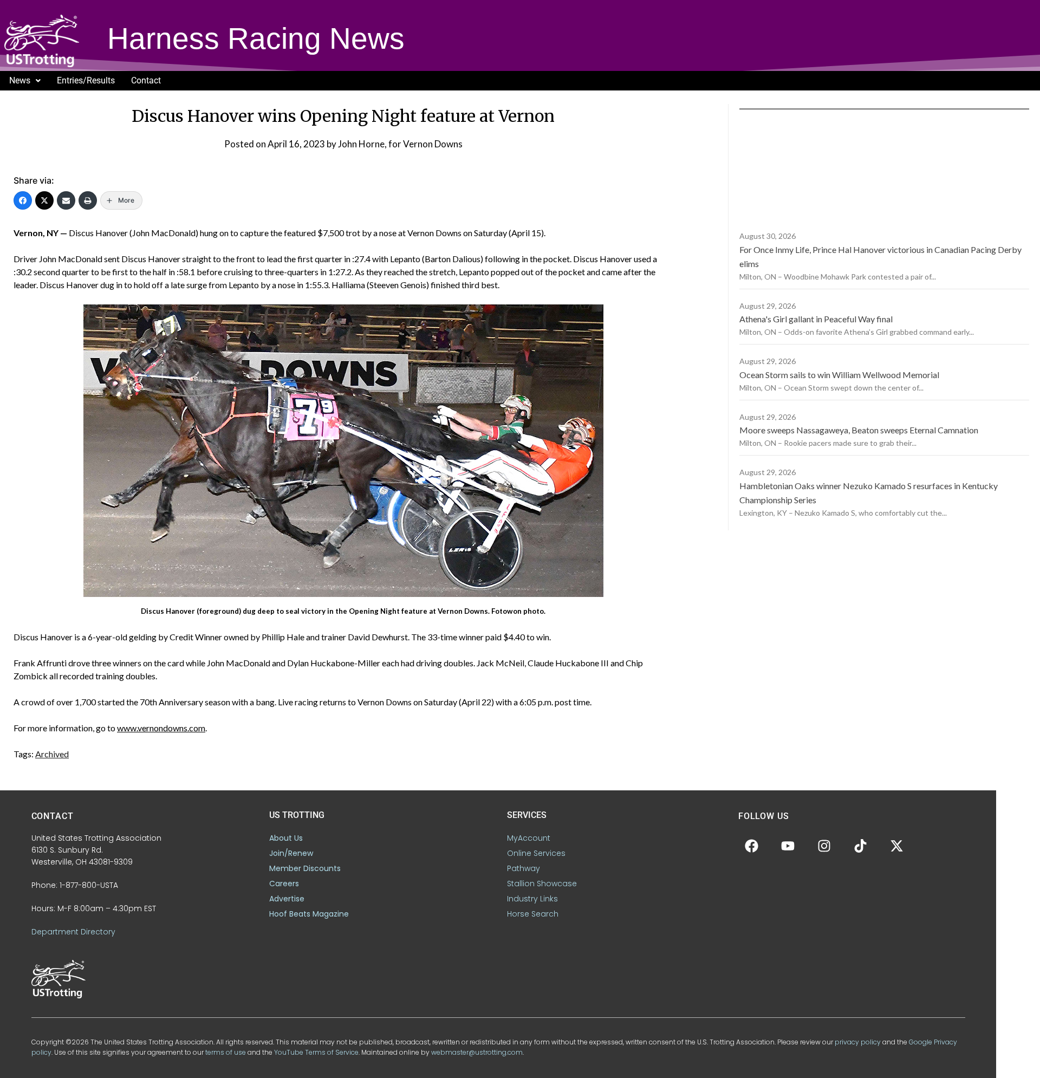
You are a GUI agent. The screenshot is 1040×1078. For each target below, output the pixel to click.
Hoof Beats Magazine (309, 913)
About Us (286, 838)
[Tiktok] (860, 845)
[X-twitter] (897, 845)
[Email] (66, 200)
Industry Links (532, 898)
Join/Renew (291, 853)
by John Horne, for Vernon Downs (395, 144)
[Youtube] (788, 845)
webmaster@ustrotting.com (477, 1052)
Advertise (286, 898)
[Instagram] (824, 845)
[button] (25, 80)
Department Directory (73, 931)
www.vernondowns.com (161, 728)
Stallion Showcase (542, 883)
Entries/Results (86, 80)
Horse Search (532, 913)
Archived (52, 754)
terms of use (225, 1052)
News (19, 80)
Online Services (536, 853)
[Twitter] (44, 200)
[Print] (88, 200)
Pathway (523, 868)
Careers (284, 883)
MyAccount (528, 838)
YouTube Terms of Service (316, 1052)
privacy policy (858, 1042)
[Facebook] (23, 200)
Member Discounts (305, 868)
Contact (146, 80)
